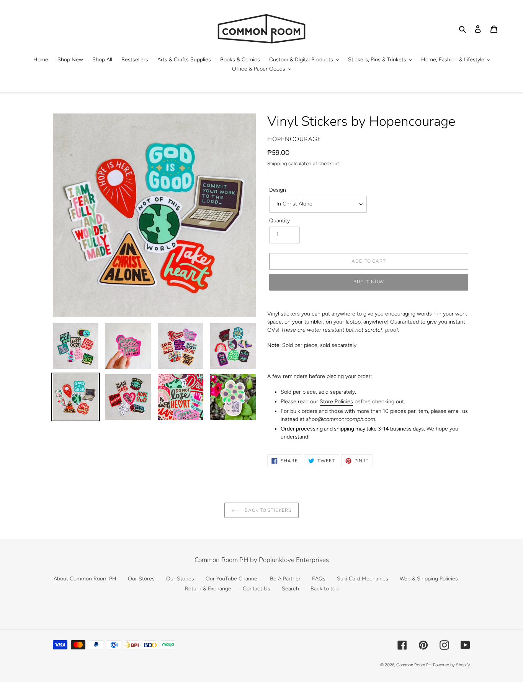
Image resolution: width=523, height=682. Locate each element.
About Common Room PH (85, 578)
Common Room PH (413, 664)
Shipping (277, 163)
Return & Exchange (208, 588)
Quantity (279, 220)
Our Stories (180, 578)
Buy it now (368, 282)
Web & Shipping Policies (429, 578)
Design (277, 190)
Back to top (324, 588)
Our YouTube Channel (232, 578)
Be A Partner (285, 578)
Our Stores (141, 578)
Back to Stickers (267, 510)
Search (290, 588)
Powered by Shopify (451, 664)
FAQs (318, 578)
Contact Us (256, 588)
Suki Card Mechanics (362, 578)
